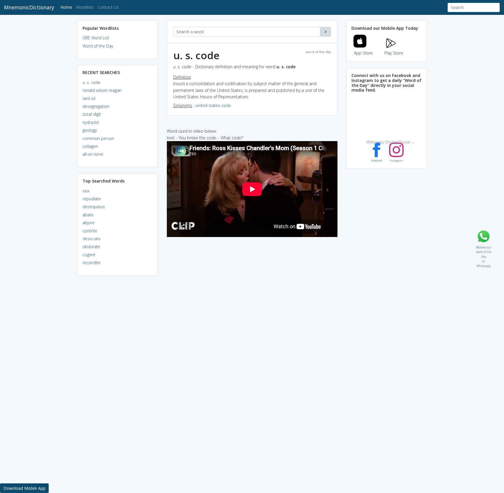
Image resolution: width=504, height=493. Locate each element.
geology (90, 130)
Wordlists (85, 7)
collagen (90, 146)
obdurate (91, 246)
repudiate (92, 198)
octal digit (92, 114)
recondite (92, 262)
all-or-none (93, 154)
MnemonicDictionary (29, 7)
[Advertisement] (117, 369)
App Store (363, 53)
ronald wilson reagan (102, 90)
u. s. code (92, 82)
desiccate (92, 238)
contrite (90, 231)
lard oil (89, 98)
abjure (88, 222)
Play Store (393, 53)
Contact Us (108, 7)
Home (67, 7)
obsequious (94, 206)
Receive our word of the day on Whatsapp (483, 246)
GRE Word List (96, 38)
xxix (86, 191)
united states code (213, 105)
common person (98, 138)
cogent (89, 254)
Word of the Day (98, 46)
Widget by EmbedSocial (388, 142)
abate (88, 214)
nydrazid (91, 122)
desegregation (96, 106)
